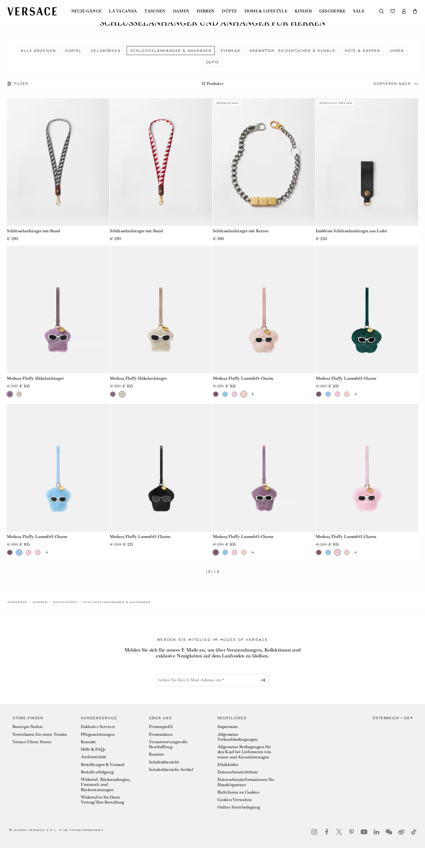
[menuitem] (86, 11)
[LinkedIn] (376, 832)
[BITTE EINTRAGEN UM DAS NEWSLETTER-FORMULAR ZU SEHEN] (264, 680)
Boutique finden (27, 726)
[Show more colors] (252, 394)
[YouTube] (364, 832)
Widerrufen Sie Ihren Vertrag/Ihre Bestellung (102, 800)
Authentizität (93, 756)
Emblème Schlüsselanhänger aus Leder (351, 231)
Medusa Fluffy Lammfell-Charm (243, 378)
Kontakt (88, 741)
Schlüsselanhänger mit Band (33, 231)
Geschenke (332, 11)
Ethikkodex (227, 764)
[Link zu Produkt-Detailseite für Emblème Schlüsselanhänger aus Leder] (367, 162)
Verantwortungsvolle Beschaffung (168, 744)
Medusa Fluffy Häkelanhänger (35, 378)
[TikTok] (414, 832)
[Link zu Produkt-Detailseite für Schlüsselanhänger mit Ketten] (264, 162)
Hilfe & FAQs (93, 749)
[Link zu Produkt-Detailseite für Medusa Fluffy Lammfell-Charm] (264, 309)
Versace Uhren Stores (31, 741)
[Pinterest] (351, 832)
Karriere (156, 754)
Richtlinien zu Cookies (238, 792)
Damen (181, 11)
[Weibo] (401, 832)
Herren (205, 11)
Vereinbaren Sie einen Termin (39, 734)
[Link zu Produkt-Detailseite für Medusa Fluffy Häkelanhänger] (58, 309)
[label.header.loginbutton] (403, 11)
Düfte (229, 11)
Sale (358, 11)
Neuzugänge (86, 11)
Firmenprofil (160, 726)
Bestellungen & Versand (102, 764)
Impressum (227, 726)
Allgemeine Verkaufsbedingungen (237, 737)
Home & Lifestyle (266, 11)
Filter (21, 83)
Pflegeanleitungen (98, 734)
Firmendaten (160, 734)
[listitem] (38, 50)
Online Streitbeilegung (238, 807)
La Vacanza (123, 11)
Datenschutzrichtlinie (237, 772)
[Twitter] (339, 832)
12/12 (212, 572)
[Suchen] (381, 11)
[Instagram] (314, 832)
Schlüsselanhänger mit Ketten (241, 231)
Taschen (154, 11)
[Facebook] (326, 832)
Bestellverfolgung (97, 772)
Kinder (303, 11)
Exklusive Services (98, 726)
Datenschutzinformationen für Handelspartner (245, 782)
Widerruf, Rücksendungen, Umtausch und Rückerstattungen (106, 784)
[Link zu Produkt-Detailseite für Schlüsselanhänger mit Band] (58, 162)
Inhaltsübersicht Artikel (171, 769)
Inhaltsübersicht (164, 762)
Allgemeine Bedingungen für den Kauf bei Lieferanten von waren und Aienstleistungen (244, 752)
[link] (17, 602)
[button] (415, 11)
